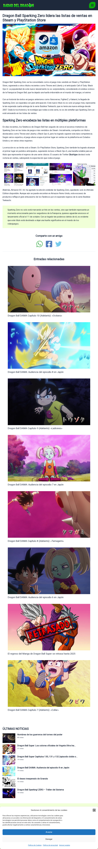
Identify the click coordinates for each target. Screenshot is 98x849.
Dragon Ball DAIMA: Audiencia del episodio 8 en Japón (36, 372)
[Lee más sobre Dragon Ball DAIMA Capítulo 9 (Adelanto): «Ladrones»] (49, 401)
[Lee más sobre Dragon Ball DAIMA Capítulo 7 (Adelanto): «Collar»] (49, 683)
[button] (94, 810)
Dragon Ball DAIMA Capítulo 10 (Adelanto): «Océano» (35, 315)
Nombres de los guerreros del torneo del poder (39, 734)
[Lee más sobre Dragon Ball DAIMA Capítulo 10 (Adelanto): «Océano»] (49, 289)
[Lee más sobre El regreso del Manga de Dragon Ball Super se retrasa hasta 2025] (49, 627)
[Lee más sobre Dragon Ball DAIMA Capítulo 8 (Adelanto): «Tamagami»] (49, 514)
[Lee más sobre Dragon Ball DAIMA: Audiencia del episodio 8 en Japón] (49, 345)
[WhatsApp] (39, 244)
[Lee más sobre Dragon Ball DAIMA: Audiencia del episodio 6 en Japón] (49, 570)
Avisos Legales (64, 845)
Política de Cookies (35, 845)
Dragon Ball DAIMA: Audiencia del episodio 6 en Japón (36, 597)
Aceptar (49, 832)
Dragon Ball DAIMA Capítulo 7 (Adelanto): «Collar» (33, 710)
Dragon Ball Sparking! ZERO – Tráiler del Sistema (40, 789)
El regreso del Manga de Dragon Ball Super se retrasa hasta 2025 (41, 653)
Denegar (49, 839)
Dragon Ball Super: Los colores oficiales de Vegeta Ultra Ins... (46, 745)
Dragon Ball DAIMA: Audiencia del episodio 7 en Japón (36, 484)
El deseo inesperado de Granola (32, 778)
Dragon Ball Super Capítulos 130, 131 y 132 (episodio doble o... (47, 756)
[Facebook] (49, 244)
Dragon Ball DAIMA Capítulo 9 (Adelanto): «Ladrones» (35, 428)
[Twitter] (58, 244)
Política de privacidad (50, 845)
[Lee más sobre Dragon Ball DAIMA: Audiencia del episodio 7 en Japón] (49, 458)
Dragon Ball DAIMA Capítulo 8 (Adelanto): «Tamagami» (36, 541)
